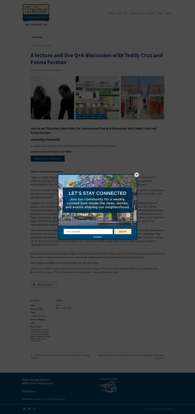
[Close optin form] (136, 175)
